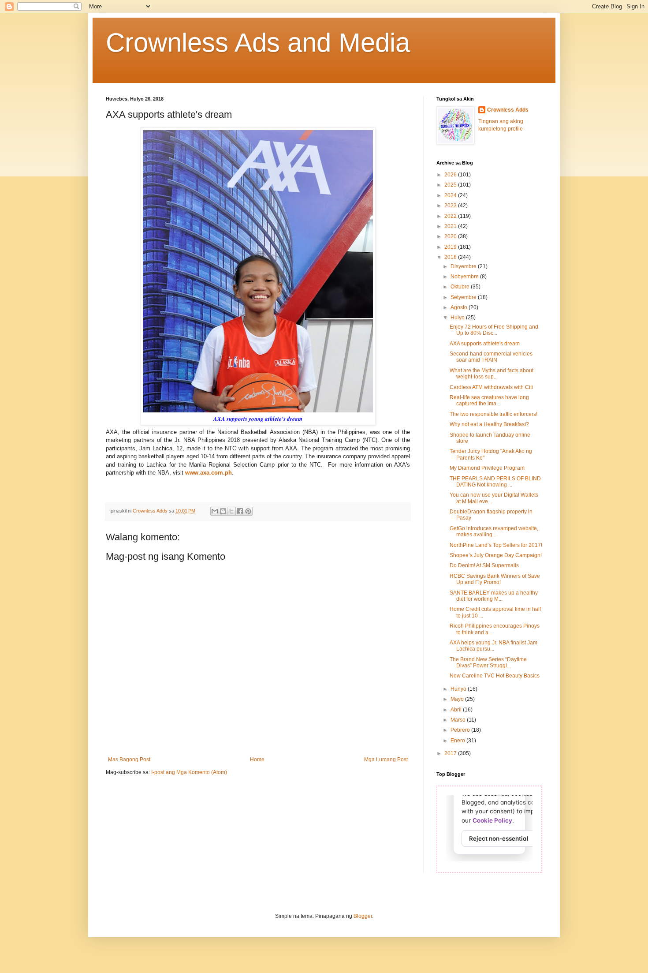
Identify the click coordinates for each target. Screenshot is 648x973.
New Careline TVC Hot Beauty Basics (495, 676)
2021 (451, 226)
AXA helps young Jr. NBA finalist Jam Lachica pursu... (493, 646)
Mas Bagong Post (129, 759)
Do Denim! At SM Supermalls (484, 565)
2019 (451, 247)
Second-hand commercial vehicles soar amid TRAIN (491, 357)
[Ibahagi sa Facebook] (239, 511)
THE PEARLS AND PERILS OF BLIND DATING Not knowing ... (495, 481)
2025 (451, 185)
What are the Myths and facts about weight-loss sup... (491, 373)
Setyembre (464, 297)
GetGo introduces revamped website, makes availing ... (494, 531)
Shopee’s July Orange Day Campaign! (496, 555)
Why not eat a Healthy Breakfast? (489, 424)
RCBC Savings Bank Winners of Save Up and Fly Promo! (495, 579)
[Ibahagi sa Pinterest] (248, 511)
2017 (451, 753)
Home (257, 759)
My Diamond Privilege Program (487, 468)
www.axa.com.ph (208, 472)
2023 (451, 205)
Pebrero (461, 730)
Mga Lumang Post (386, 759)
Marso (459, 720)
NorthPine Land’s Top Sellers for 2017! (496, 545)
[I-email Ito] (214, 511)
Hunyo (459, 689)
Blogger (363, 916)
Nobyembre (465, 276)
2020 (451, 236)
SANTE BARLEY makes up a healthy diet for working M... (494, 596)
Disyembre (464, 266)
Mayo (458, 699)
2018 (451, 257)
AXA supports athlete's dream (485, 344)
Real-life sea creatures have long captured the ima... (489, 400)
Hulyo (458, 317)
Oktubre (461, 287)
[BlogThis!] (223, 511)
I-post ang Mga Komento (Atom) (189, 772)
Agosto (460, 307)
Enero (458, 740)
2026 (451, 175)
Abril (457, 710)
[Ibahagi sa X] (231, 511)
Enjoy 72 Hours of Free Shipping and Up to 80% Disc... (494, 330)
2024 (451, 195)
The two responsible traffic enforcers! (493, 414)
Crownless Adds (508, 110)
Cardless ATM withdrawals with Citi (491, 387)
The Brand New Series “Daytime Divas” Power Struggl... (488, 662)
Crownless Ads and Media (258, 42)
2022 (451, 216)
